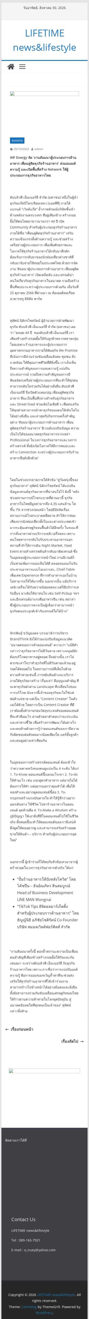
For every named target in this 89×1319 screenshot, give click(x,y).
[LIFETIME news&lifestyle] (11, 66)
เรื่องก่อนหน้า (22, 1029)
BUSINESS (17, 140)
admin (39, 149)
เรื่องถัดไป (69, 1041)
